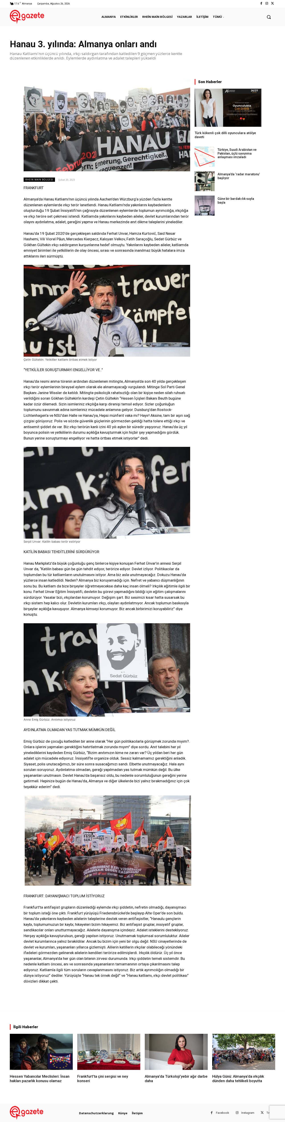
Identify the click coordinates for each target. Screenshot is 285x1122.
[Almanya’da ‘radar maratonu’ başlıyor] (205, 181)
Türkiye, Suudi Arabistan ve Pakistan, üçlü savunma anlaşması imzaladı (237, 153)
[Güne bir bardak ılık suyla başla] (205, 206)
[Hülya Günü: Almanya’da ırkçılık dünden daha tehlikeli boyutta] (243, 1052)
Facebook (222, 1112)
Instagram (247, 1112)
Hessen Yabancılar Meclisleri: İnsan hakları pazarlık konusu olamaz (39, 1078)
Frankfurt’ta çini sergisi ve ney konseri (102, 1078)
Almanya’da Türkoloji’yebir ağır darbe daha (176, 1078)
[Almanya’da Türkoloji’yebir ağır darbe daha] (176, 1052)
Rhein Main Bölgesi (39, 179)
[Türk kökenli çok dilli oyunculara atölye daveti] (228, 108)
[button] (268, 16)
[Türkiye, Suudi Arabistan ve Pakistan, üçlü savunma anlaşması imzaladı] (205, 157)
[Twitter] (272, 3)
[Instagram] (267, 3)
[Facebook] (261, 3)
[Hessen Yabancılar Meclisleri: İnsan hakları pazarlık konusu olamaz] (41, 1052)
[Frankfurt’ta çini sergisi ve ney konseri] (108, 1052)
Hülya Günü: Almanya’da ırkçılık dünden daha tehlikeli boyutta (238, 1078)
